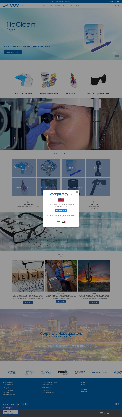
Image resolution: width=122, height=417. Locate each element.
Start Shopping (61, 211)
